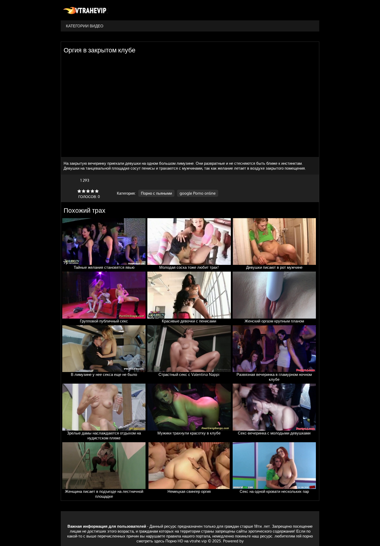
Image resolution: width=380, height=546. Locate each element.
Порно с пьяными (156, 193)
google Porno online (198, 193)
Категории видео (84, 25)
